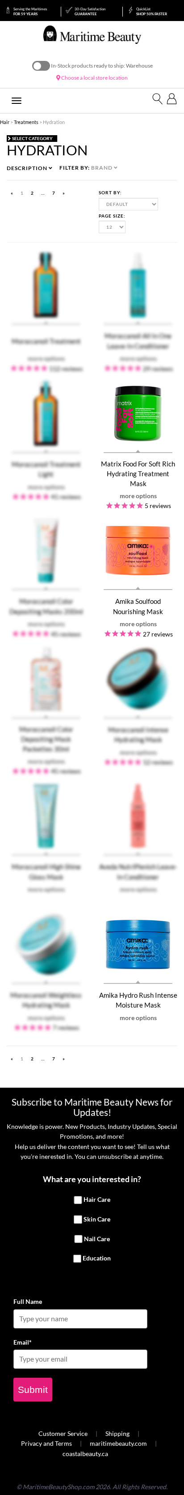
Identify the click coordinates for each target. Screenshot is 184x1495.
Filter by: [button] (86, 167)
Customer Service (63, 1433)
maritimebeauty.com (118, 1443)
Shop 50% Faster (151, 11)
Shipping (117, 1433)
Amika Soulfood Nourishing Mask (138, 606)
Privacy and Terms (46, 1443)
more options (138, 496)
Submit (33, 1389)
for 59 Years (30, 11)
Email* (22, 1342)
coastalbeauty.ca (85, 1453)
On (41, 66)
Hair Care (97, 1200)
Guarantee (90, 11)
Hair (4, 122)
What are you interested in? (92, 1179)
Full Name (27, 1301)
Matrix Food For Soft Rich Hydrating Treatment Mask (138, 474)
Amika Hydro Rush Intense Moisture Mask (138, 1000)
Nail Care (97, 1239)
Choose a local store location (94, 77)
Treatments (26, 122)
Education (97, 1258)
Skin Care (97, 1219)
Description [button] (28, 168)
